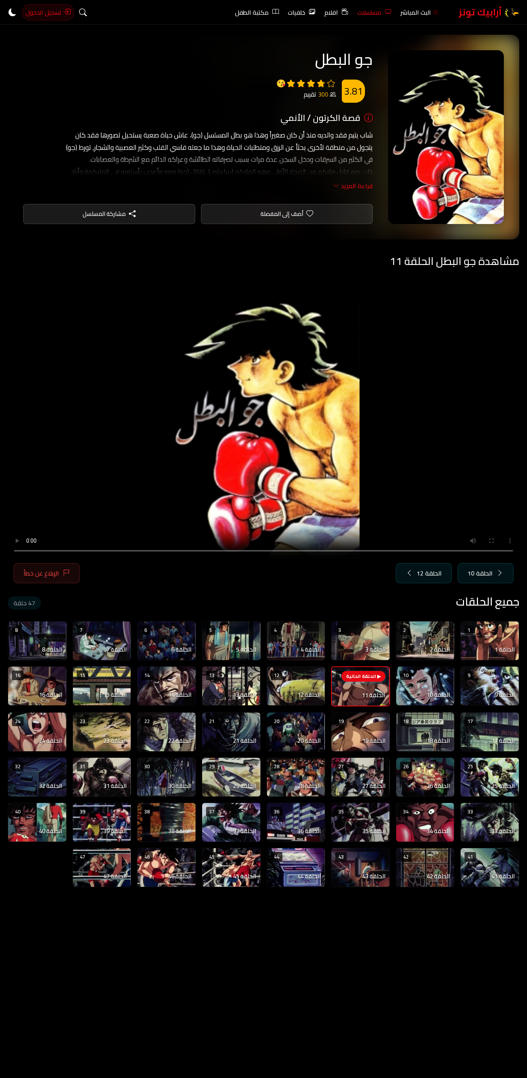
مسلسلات (369, 12)
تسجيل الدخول (44, 12)
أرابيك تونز (481, 12)
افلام (331, 12)
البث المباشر (415, 12)
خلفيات (296, 12)
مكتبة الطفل (252, 12)
